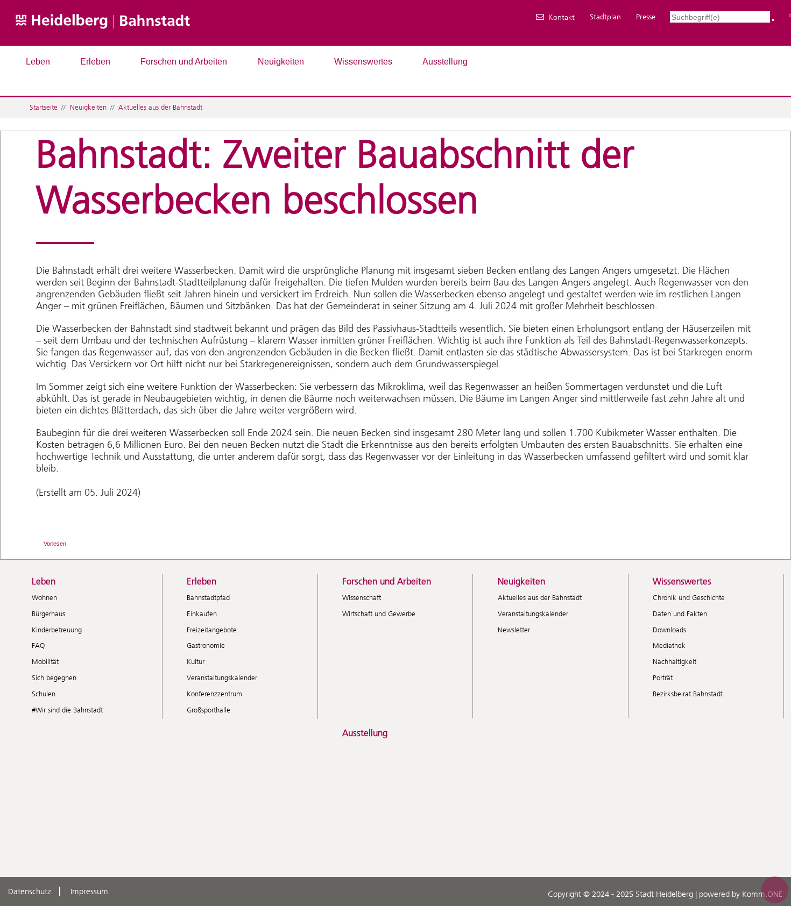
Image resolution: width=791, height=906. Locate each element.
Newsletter (514, 630)
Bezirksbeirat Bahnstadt (688, 694)
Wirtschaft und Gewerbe (378, 614)
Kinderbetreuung (57, 630)
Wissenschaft (361, 598)
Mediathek (669, 645)
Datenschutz (29, 891)
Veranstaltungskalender (222, 678)
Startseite (44, 107)
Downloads (669, 630)
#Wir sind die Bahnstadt (67, 710)
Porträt (663, 678)
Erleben (95, 61)
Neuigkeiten (281, 61)
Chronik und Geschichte (689, 598)
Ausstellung (445, 61)
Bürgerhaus (48, 614)
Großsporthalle (208, 710)
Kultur (195, 662)
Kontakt (561, 17)
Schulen (43, 694)
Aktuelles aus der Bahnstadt (160, 107)
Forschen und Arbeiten (183, 61)
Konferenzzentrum (214, 694)
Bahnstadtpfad (208, 598)
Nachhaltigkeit (674, 662)
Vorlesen (55, 543)
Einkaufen (202, 614)
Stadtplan (605, 16)
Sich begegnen (54, 678)
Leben (38, 61)
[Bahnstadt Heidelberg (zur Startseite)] (134, 40)
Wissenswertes (363, 61)
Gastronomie (206, 645)
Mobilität (45, 662)
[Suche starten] (773, 20)
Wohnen (44, 598)
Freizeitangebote (212, 630)
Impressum (89, 891)
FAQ (38, 645)
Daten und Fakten (680, 614)
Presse (645, 16)
